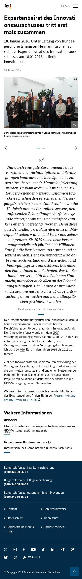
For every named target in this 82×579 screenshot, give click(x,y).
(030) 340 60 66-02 (16, 484)
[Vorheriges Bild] (6, 148)
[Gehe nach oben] (74, 571)
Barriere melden (54, 527)
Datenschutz (15, 518)
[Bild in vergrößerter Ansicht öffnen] (74, 124)
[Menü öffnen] (75, 6)
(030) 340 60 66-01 (16, 472)
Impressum (51, 518)
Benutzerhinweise (55, 509)
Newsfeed (34, 557)
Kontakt (12, 509)
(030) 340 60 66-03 (16, 497)
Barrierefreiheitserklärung (21, 529)
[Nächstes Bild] (76, 148)
